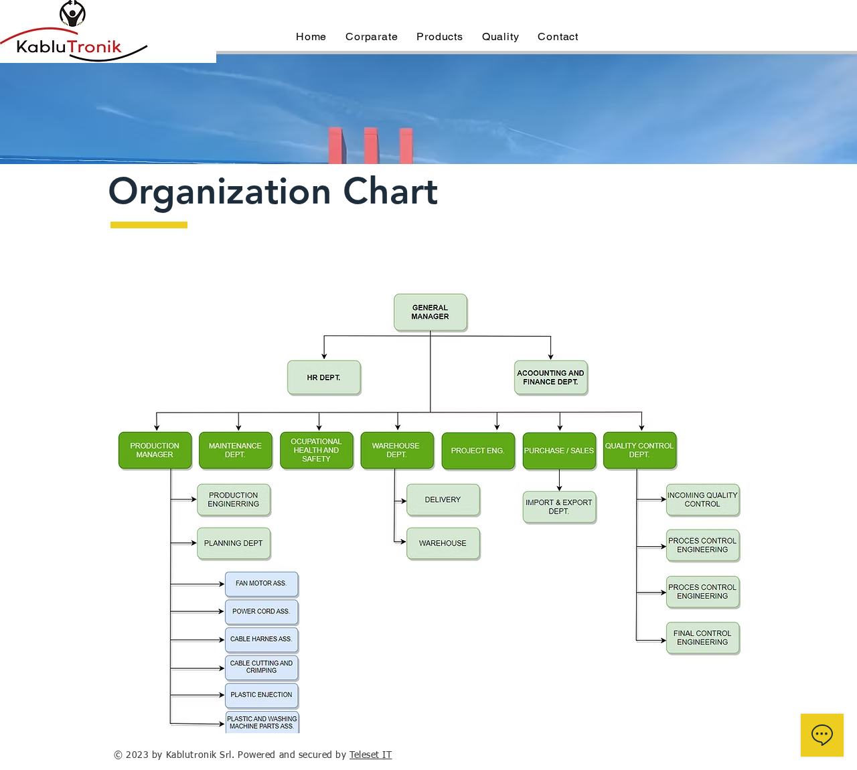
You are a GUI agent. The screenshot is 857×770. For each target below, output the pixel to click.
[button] (371, 36)
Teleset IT (370, 755)
